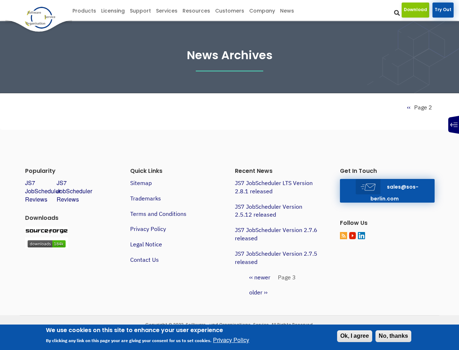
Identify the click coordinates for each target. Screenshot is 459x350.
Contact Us (144, 259)
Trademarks (145, 198)
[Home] (47, 18)
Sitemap (141, 182)
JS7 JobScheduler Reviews (43, 191)
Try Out (443, 9)
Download (415, 9)
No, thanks (393, 336)
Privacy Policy (148, 228)
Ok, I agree (354, 336)
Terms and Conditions (158, 213)
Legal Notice (146, 244)
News (287, 10)
